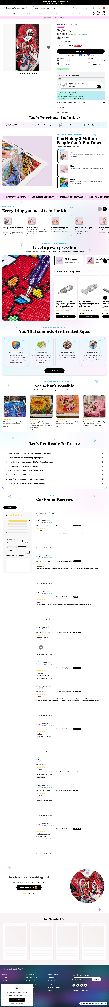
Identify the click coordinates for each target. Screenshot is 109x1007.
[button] (48, 47)
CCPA (44, 1004)
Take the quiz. (102, 1003)
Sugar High (74, 24)
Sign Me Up (96, 979)
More (82, 13)
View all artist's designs (65, 39)
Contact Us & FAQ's (31, 977)
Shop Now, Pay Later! (54, 987)
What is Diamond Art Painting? (10, 981)
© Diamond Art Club (60, 307)
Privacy (38, 1004)
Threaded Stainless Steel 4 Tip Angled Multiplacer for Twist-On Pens (89, 303)
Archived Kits (59, 1004)
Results (72, 13)
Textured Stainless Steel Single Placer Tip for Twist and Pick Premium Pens (65, 303)
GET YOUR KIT (54, 371)
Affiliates (50, 990)
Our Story (4, 977)
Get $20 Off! (88, 8)
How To (78, 13)
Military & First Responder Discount (57, 984)
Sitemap (51, 1004)
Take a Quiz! (85, 990)
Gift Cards (51, 977)
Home (58, 24)
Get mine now (27, 887)
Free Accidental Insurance (33, 981)
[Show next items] (105, 209)
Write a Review (10, 507)
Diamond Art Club (74, 1004)
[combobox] (55, 8)
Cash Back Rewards (53, 981)
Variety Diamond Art (65, 24)
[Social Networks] (73, 985)
